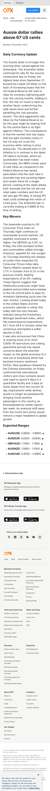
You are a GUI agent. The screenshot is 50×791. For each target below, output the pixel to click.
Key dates (30, 704)
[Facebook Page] (9, 537)
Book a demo (36, 559)
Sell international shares (13, 683)
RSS (27, 625)
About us (7, 696)
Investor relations (32, 708)
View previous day (13, 473)
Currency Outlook (32, 613)
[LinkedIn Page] (15, 537)
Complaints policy (10, 708)
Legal (6, 704)
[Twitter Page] (21, 537)
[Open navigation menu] (44, 10)
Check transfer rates (11, 649)
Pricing (28, 597)
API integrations (32, 649)
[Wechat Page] (27, 537)
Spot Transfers (9, 588)
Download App (31, 601)
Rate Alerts (8, 629)
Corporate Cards (10, 580)
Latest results (31, 700)
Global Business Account (13, 573)
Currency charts (10, 633)
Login (6, 559)
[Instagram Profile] (39, 537)
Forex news (30, 617)
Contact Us (8, 700)
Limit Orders (8, 596)
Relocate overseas (11, 667)
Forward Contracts (11, 592)
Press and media (32, 653)
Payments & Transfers (12, 577)
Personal (19, 3)
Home (5, 18)
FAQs (13, 559)
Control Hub (30, 573)
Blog (28, 621)
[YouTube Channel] (33, 537)
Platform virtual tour (11, 613)
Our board (7, 731)
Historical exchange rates (13, 625)
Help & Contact (23, 559)
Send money (8, 653)
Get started (33, 10)
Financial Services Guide (13, 718)
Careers (7, 739)
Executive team (9, 735)
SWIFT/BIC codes (10, 637)
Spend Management (33, 577)
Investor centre (31, 696)
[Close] (38, 775)
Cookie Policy (34, 788)
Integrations (30, 593)
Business (7, 3)
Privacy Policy (9, 722)
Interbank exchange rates (13, 621)
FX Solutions (8, 584)
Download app (9, 657)
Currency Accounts (11, 600)
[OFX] (8, 10)
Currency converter (11, 617)
